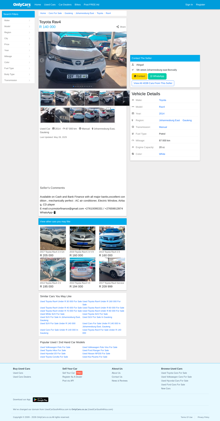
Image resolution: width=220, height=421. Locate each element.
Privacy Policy (203, 417)
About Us (116, 372)
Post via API (68, 380)
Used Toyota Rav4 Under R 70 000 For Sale (61, 311)
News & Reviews (120, 380)
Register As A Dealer (72, 376)
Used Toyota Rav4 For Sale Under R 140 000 (101, 331)
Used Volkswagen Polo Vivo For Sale (99, 347)
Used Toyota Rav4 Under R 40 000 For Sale (61, 307)
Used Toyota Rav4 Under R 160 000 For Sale (101, 303)
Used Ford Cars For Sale (173, 384)
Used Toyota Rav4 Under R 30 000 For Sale (61, 301)
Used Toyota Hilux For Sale (53, 350)
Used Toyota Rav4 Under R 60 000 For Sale (103, 307)
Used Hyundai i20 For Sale (53, 353)
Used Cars (50, 4)
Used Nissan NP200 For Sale (96, 353)
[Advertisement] (82, 162)
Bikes (78, 4)
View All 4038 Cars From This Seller (153, 83)
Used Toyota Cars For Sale (174, 372)
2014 (161, 113)
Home (38, 4)
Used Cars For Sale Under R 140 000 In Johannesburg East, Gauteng (101, 325)
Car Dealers (65, 4)
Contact (140, 76)
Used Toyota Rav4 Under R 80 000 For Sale (103, 311)
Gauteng (69, 13)
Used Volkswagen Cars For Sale (176, 376)
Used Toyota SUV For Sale (95, 314)
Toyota (100, 13)
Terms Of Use (186, 417)
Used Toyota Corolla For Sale (54, 357)
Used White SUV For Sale (52, 314)
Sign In (189, 4)
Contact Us (117, 376)
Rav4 (108, 13)
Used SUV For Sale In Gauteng (97, 317)
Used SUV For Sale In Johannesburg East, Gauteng (60, 318)
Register (200, 4)
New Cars (165, 388)
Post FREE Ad (91, 4)
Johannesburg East (85, 13)
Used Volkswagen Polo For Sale (55, 347)
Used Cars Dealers (22, 376)
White (162, 154)
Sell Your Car (72, 372)
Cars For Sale (55, 13)
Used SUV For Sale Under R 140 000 (57, 323)
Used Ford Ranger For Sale (95, 350)
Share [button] (123, 27)
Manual (163, 127)
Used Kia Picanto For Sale (94, 357)
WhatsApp (158, 76)
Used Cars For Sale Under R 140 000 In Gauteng (59, 331)
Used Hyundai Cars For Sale (174, 380)
